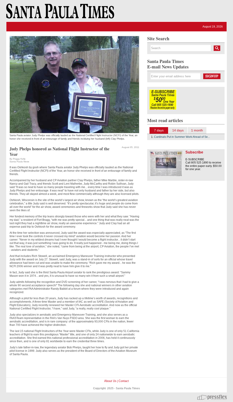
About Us (110, 381)
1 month (197, 130)
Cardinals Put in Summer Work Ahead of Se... (182, 136)
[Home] (59, 13)
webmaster (212, 397)
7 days (159, 130)
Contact (124, 381)
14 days (178, 130)
